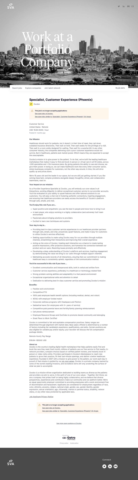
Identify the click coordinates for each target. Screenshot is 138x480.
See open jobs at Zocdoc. (44, 113)
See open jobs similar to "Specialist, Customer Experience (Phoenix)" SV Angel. (63, 117)
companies (33, 88)
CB (132, 6)
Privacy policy (64, 443)
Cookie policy (74, 443)
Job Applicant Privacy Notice (41, 397)
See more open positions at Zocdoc (69, 423)
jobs (17, 88)
